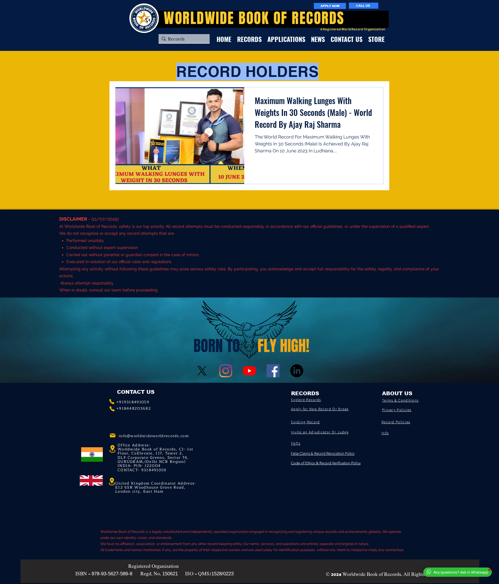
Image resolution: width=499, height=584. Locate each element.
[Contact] (112, 402)
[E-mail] (112, 435)
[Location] (112, 482)
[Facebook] (273, 370)
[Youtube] (249, 370)
